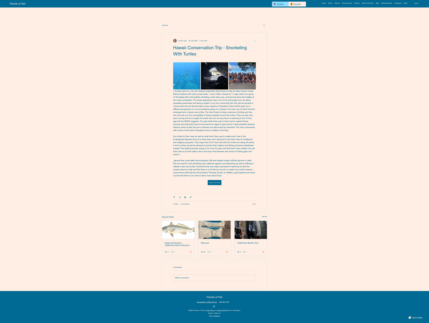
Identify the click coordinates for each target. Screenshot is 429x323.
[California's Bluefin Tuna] (251, 230)
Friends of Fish (17, 3)
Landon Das (221, 310)
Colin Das (210, 310)
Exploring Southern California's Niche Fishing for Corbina (177, 244)
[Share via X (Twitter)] (180, 197)
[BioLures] (214, 230)
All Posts (165, 25)
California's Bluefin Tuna (248, 243)
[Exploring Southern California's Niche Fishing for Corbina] (178, 230)
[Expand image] (186, 75)
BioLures (205, 243)
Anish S (217, 316)
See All (264, 216)
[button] (337, 3)
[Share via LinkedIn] (185, 197)
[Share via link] (191, 197)
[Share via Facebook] (174, 197)
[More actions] (254, 40)
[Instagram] (214, 306)
